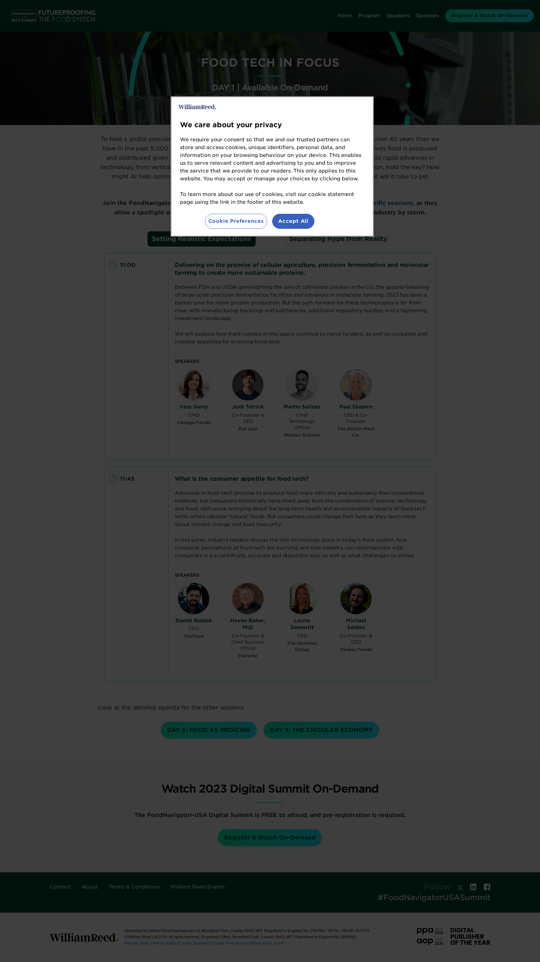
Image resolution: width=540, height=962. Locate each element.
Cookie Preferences (236, 221)
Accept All (293, 221)
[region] (272, 166)
